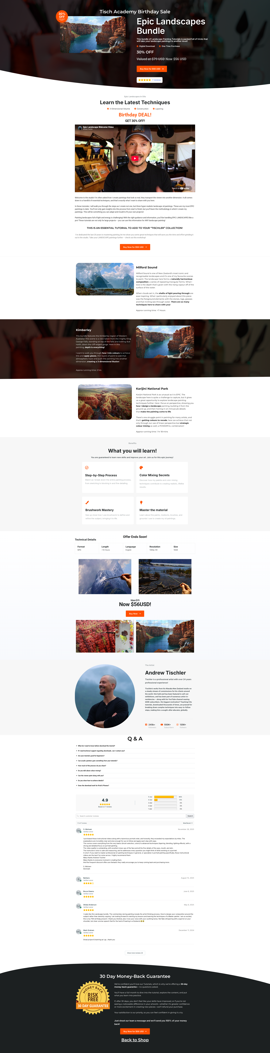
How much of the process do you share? (92, 766)
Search (190, 816)
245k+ (151, 724)
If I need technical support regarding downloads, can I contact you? (101, 751)
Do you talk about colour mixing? (89, 771)
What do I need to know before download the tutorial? (96, 746)
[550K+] (162, 725)
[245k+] (146, 725)
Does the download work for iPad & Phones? (93, 786)
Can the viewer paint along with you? (91, 776)
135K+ (183, 724)
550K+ (167, 724)
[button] (62, 35)
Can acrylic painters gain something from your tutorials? (97, 761)
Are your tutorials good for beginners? (91, 756)
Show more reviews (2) (135, 953)
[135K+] (177, 725)
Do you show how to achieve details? (91, 781)
